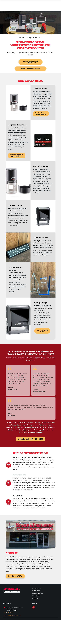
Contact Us (35, 598)
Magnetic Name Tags (37, 593)
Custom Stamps (36, 590)
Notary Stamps (36, 596)
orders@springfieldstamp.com (13, 615)
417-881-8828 (9, 612)
